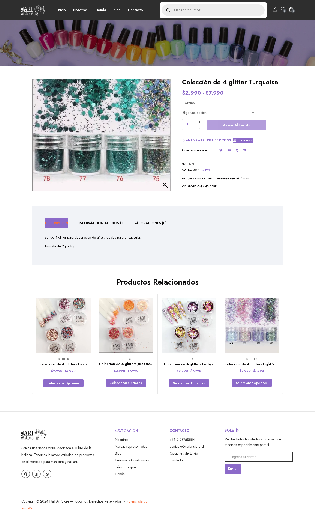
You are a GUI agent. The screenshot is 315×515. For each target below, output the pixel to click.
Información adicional (101, 223)
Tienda (100, 10)
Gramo (190, 103)
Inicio (61, 10)
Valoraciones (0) (150, 223)
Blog (117, 10)
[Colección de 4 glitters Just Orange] (126, 325)
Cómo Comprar (126, 467)
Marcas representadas (131, 446)
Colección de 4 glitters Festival (189, 364)
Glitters (205, 170)
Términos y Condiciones (132, 460)
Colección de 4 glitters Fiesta (63, 364)
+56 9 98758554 (182, 439)
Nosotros (80, 10)
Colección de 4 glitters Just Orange (127, 363)
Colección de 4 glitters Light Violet (253, 364)
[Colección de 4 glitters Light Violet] (252, 325)
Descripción (56, 223)
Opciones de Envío (184, 453)
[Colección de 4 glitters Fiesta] (63, 325)
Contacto (135, 10)
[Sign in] (275, 10)
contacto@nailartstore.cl (187, 446)
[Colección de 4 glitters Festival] (189, 325)
